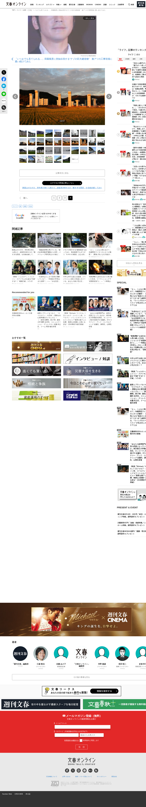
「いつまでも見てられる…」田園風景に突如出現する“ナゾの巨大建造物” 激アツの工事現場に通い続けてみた (63, 60)
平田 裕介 (137, 79)
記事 (24, 10)
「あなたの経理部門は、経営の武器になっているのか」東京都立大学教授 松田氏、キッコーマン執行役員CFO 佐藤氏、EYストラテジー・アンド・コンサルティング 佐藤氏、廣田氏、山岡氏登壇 (100, 321)
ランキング (40, 4)
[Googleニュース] (84, 770)
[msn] (90, 770)
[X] (73, 770)
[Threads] (79, 770)
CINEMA (98, 4)
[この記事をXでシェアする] (3, 72)
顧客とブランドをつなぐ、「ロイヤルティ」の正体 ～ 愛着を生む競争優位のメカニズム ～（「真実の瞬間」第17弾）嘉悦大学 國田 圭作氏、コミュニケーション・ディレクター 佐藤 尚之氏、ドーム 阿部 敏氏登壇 (49, 321)
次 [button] (109, 96)
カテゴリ (49, 4)
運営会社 (114, 776)
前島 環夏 (137, 180)
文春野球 (121, 4)
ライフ (19, 10)
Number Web (7, 794)
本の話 (28, 794)
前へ (25, 198)
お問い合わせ (66, 776)
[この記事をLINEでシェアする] (3, 94)
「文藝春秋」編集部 (140, 220)
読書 (105, 4)
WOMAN (89, 4)
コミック (112, 4)
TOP (13, 10)
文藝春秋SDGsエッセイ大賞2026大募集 (22, 315)
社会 (30, 206)
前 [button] (15, 96)
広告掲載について (51, 776)
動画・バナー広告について (83, 776)
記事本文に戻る (62, 173)
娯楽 (25, 206)
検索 (132, 4)
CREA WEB (19, 794)
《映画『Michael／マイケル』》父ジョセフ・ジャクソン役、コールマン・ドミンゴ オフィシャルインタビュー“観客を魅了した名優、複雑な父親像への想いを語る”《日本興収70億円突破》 (74, 319)
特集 (58, 4)
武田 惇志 (137, 199)
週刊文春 (72, 4)
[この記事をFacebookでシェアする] (3, 79)
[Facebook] (67, 770)
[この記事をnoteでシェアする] (4, 101)
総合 (138, 54)
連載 (65, 4)
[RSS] (96, 770)
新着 (32, 4)
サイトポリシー (101, 776)
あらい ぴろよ (138, 237)
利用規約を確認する (71, 740)
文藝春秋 (81, 4)
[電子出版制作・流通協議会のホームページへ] (55, 784)
